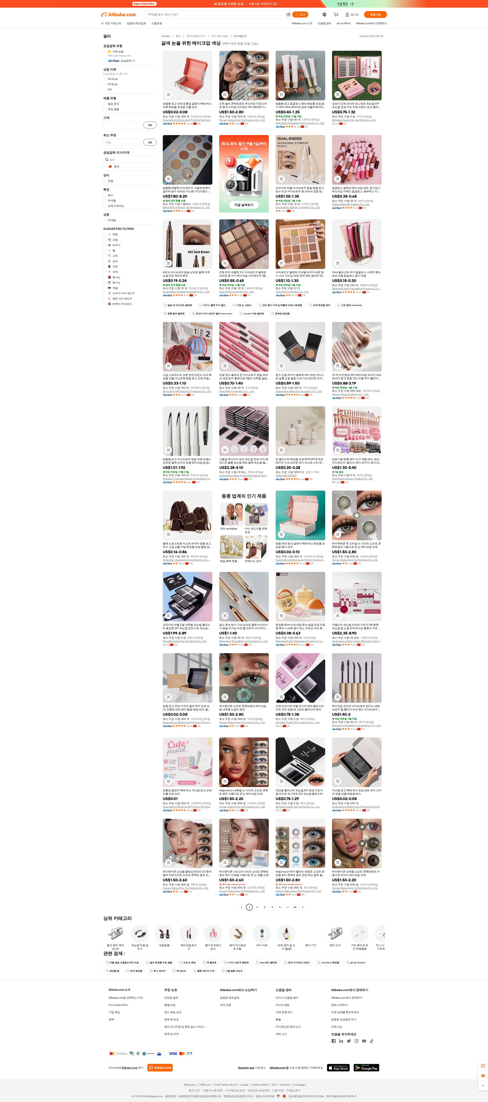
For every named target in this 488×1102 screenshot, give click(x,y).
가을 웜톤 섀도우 (234, 971)
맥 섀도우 (181, 971)
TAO (273, 1084)
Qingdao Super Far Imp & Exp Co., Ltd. (354, 120)
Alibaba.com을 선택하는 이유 (126, 997)
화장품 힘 (114, 971)
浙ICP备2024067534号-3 (341, 1096)
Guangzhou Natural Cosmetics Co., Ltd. (299, 391)
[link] (483, 1066)
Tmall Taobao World (225, 1084)
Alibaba (165, 36)
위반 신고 (281, 1033)
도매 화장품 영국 (321, 305)
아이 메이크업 (219, 36)
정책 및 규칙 (171, 1033)
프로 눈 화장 (189, 962)
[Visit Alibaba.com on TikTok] (371, 1041)
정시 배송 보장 (172, 1012)
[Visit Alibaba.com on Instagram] (356, 1041)
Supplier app (246, 1067)
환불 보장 (170, 1004)
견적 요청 (225, 1004)
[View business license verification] (278, 1096)
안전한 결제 (171, 997)
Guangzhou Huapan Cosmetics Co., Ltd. (186, 291)
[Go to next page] (302, 907)
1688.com (205, 1084)
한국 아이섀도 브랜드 (299, 962)
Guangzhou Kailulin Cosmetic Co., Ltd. (298, 207)
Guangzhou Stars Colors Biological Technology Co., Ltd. (244, 475)
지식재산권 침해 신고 (288, 1026)
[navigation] (130, 472)
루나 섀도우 (159, 971)
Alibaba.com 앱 (279, 1067)
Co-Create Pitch (118, 1004)
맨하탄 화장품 (282, 313)
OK (150, 125)
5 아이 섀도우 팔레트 (238, 962)
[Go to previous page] (241, 907)
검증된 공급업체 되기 (343, 1019)
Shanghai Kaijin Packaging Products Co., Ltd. (357, 288)
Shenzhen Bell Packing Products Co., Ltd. (187, 391)
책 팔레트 (212, 962)
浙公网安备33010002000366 (306, 1096)
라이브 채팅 (283, 1004)
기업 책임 (114, 1012)
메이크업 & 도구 (196, 36)
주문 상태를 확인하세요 (345, 1012)
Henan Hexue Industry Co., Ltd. (350, 394)
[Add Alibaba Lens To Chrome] (160, 1067)
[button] (288, 14)
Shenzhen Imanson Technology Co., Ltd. (186, 207)
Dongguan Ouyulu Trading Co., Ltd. (352, 478)
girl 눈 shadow (357, 962)
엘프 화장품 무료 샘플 (161, 962)
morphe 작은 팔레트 (253, 313)
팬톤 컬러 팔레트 (176, 313)
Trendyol (284, 1084)
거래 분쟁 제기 (284, 1012)
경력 (111, 1019)
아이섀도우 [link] (240, 36)
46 (295, 907)
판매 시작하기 (339, 1004)
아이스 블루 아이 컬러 (214, 305)
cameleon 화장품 (330, 962)
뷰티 (178, 36)
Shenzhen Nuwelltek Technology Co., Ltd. (300, 123)
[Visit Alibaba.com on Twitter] (349, 1041)
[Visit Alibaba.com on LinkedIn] (341, 1041)
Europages (299, 1084)
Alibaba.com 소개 (119, 989)
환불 (278, 1019)
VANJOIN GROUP (286, 475)
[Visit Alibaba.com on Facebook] (333, 1041)
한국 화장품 (136, 971)
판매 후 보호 (171, 1019)
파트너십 (336, 1026)
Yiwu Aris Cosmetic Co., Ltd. (292, 291)
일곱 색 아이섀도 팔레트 (180, 305)
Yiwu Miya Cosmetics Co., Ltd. (236, 391)
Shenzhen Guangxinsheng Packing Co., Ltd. (187, 559)
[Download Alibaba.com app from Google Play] (366, 1067)
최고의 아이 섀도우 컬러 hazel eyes (214, 313)
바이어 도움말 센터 (287, 997)
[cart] (337, 15)
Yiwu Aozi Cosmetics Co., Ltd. (236, 291)
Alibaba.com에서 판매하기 (346, 997)
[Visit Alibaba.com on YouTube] (364, 1041)
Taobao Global (259, 1084)
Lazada (244, 1084)
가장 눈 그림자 (244, 305)
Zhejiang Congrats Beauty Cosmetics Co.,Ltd (187, 478)
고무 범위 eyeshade (351, 305)
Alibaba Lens (130, 1067)
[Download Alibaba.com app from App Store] (338, 1067)
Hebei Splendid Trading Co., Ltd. (350, 204)
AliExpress (190, 1084)
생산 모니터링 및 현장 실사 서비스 (184, 1026)
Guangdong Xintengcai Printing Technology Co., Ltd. (187, 120)
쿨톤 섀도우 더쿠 (205, 971)
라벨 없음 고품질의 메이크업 (124, 962)
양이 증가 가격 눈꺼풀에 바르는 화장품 (282, 305)
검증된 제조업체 (229, 997)
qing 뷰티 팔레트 (268, 962)
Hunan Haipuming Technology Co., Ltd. (242, 120)
